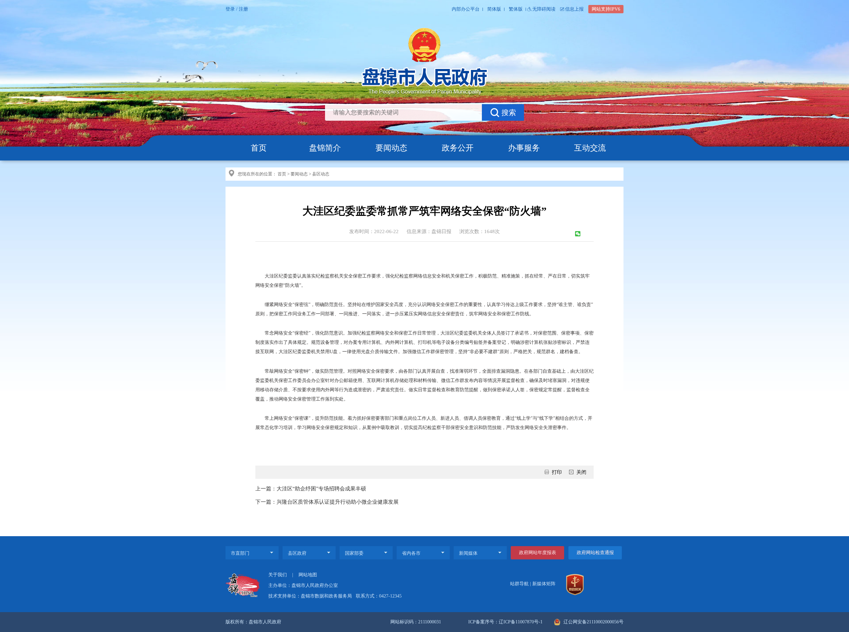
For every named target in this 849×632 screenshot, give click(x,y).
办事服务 (524, 148)
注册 (243, 9)
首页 (259, 148)
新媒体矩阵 (543, 583)
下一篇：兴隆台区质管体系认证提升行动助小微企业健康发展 (327, 502)
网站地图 (307, 574)
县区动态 (320, 173)
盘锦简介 (325, 148)
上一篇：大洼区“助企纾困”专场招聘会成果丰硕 (310, 488)
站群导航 (519, 583)
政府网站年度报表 (537, 552)
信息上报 (574, 9)
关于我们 (277, 574)
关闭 (581, 472)
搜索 (508, 112)
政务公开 (458, 148)
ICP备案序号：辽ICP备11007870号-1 (505, 621)
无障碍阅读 (543, 9)
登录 (230, 9)
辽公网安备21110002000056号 (592, 621)
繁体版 (516, 9)
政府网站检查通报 (595, 552)
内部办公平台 (466, 9)
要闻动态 (391, 148)
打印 (557, 472)
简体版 (494, 9)
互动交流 (590, 148)
